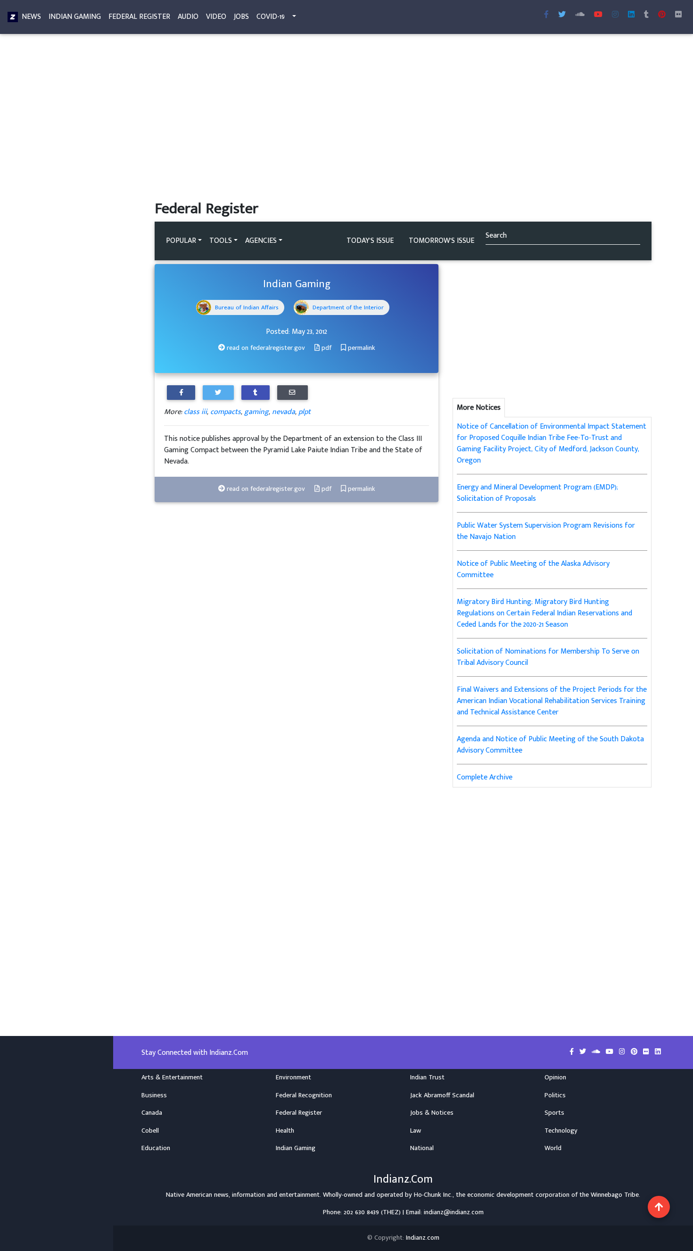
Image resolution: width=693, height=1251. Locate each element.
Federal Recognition (304, 1095)
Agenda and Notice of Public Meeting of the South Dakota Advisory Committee (550, 745)
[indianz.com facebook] (546, 15)
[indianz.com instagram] (615, 15)
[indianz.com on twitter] (583, 1052)
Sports (554, 1112)
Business (154, 1095)
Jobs (241, 16)
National (422, 1148)
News (31, 16)
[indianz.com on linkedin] (658, 1052)
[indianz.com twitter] (561, 15)
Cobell (150, 1130)
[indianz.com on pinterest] (635, 1052)
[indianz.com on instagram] (623, 1052)
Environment (293, 1077)
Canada (151, 1112)
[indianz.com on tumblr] (646, 15)
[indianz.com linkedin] (631, 15)
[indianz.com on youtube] (598, 15)
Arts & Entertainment (172, 1077)
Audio (188, 16)
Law (415, 1130)
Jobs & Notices (432, 1112)
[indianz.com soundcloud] (579, 15)
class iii (195, 412)
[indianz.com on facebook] (572, 1052)
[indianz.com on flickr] (678, 15)
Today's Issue (370, 240)
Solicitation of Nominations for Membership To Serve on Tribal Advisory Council (548, 657)
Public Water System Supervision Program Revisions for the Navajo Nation (546, 531)
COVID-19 (270, 16)
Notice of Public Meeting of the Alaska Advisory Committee (533, 569)
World (552, 1148)
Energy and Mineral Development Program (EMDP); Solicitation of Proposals (537, 493)
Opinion (555, 1077)
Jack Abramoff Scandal (442, 1095)
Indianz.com (422, 1237)
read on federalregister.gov (265, 348)
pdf (325, 348)
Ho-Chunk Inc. (433, 1195)
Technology (561, 1130)
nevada (283, 412)
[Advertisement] (403, 130)
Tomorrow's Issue (441, 240)
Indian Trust (427, 1077)
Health (285, 1130)
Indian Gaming (75, 16)
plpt (304, 412)
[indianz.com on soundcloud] (597, 1052)
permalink (360, 348)
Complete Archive (484, 777)
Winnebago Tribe (615, 1195)
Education (155, 1148)
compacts (225, 412)
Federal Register (139, 16)
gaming (256, 412)
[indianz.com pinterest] (661, 15)
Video (216, 16)
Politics (555, 1095)
